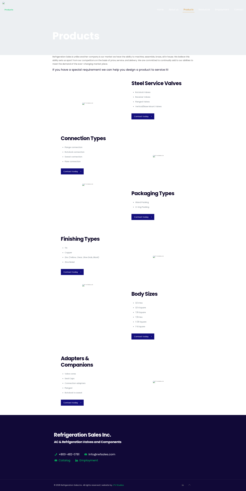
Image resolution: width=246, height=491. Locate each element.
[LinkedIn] (182, 485)
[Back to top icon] (189, 485)
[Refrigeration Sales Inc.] (8, 9)
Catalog (64, 460)
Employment (88, 460)
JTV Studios (118, 485)
